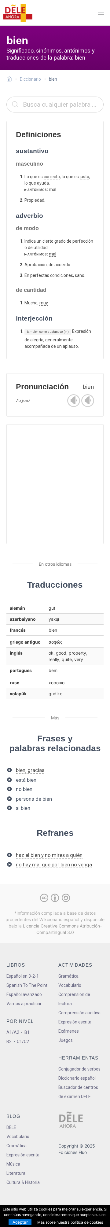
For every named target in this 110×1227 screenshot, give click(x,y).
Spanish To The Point (26, 985)
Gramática (68, 976)
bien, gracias (30, 770)
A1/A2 (12, 1032)
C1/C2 (23, 1041)
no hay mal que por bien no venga (54, 864)
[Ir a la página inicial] (10, 79)
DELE (11, 1127)
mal (52, 189)
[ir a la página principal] (17, 13)
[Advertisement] (55, 484)
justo (84, 176)
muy (43, 302)
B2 (9, 1041)
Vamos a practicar (24, 1003)
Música (13, 1164)
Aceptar (20, 1222)
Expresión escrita (74, 1021)
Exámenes (68, 1031)
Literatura (15, 1173)
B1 (27, 1032)
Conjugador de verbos (79, 1069)
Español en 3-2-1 (22, 976)
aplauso (70, 346)
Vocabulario (69, 985)
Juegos (65, 1040)
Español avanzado (24, 994)
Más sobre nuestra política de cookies (70, 1222)
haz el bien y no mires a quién (49, 855)
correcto (52, 176)
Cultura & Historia (23, 1182)
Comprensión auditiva (79, 1012)
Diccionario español (77, 1078)
